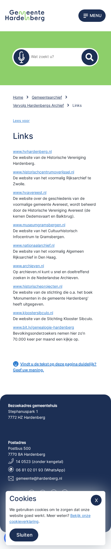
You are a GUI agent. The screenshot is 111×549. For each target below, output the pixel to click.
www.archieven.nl (28, 265)
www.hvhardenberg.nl (32, 151)
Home (18, 97)
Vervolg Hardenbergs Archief (38, 105)
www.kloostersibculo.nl (33, 312)
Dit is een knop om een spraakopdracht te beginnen (21, 57)
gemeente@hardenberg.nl (39, 478)
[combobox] (52, 56)
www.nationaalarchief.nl (33, 245)
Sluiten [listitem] (24, 535)
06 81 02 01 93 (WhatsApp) (40, 470)
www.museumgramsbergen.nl (39, 224)
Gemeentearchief (47, 97)
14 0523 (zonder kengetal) (39, 461)
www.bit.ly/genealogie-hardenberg (43, 327)
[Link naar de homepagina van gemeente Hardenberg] (24, 15)
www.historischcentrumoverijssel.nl (43, 172)
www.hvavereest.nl (29, 192)
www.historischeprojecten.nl (37, 286)
